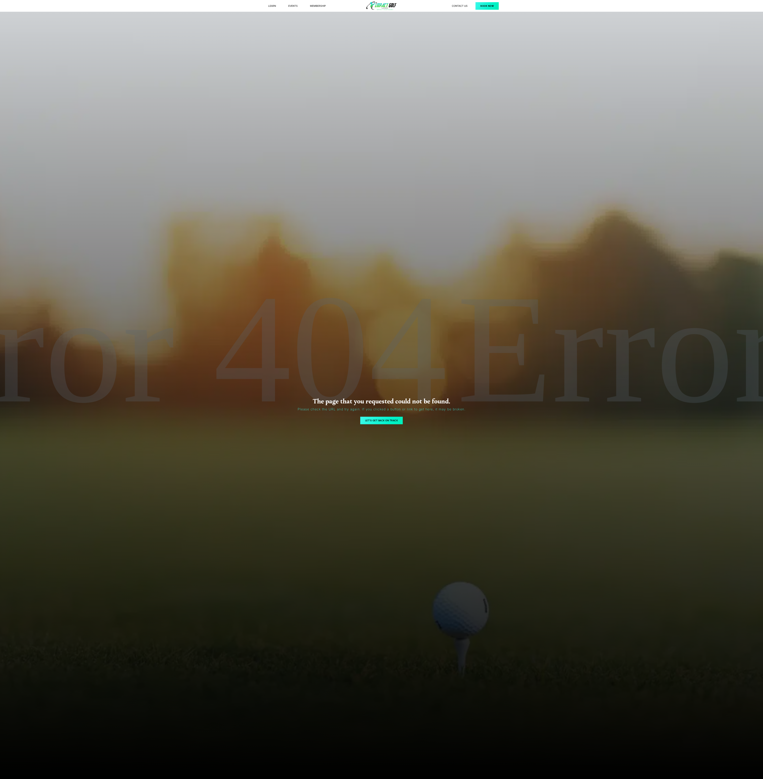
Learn (272, 5)
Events (293, 5)
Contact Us (460, 5)
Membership (318, 5)
